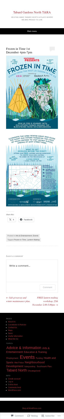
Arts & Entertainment (23, 236)
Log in (10, 382)
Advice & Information (23, 348)
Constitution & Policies (17, 325)
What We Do (13, 339)
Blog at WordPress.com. (32, 408)
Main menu (32, 31)
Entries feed (13, 385)
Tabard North (16, 370)
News (10, 333)
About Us (11, 322)
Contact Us (12, 327)
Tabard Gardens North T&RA (32, 12)
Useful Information (15, 336)
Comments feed (14, 387)
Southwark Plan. (44, 366)
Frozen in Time (20, 240)
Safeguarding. (30, 366)
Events (35, 236)
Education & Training (35, 352)
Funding (39, 358)
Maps (10, 330)
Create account (14, 379)
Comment (47, 287)
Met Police (19, 362)
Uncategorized (34, 371)
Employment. (12, 358)
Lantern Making (33, 240)
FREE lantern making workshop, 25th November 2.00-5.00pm (45, 301)
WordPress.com (14, 390)
